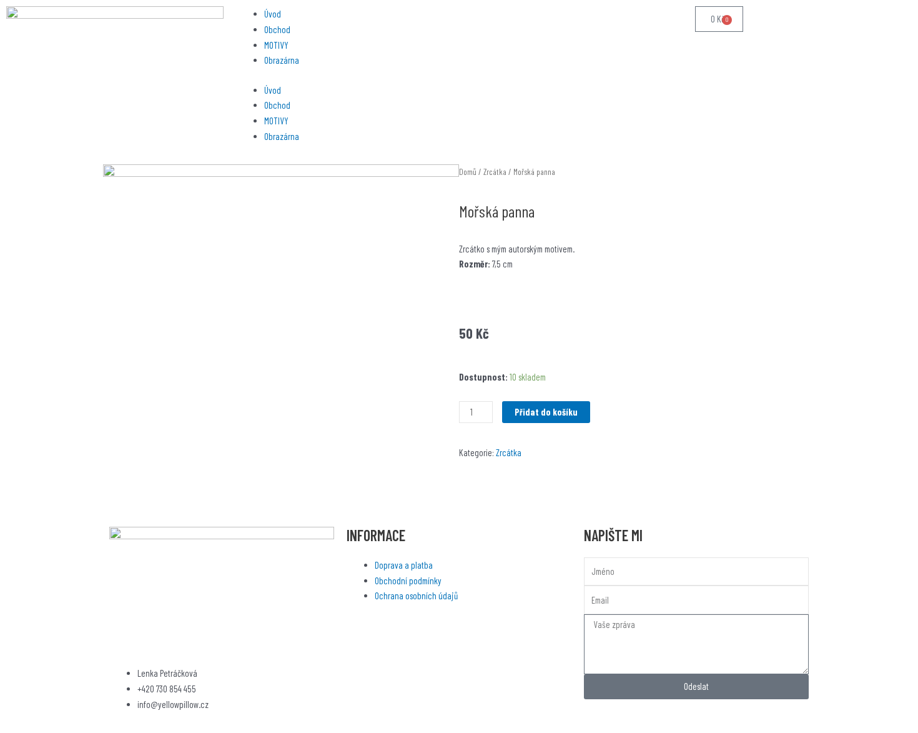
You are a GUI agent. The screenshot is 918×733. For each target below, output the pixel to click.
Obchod (277, 29)
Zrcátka (494, 171)
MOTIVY (276, 45)
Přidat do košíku (546, 411)
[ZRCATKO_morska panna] (281, 341)
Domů (467, 171)
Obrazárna (281, 60)
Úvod (272, 13)
